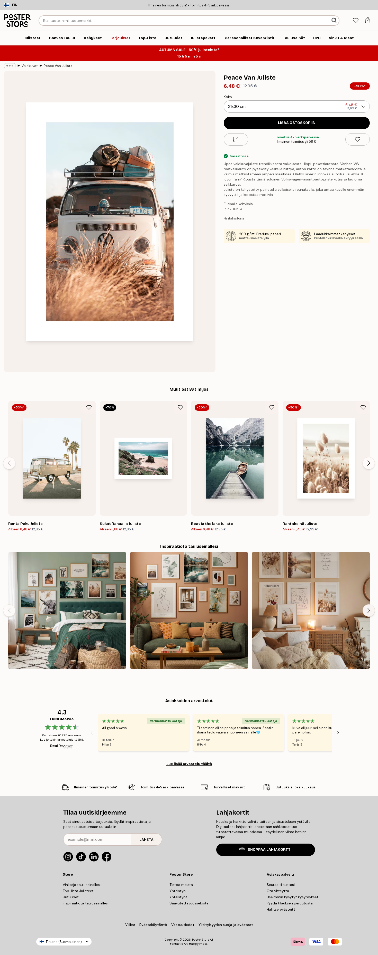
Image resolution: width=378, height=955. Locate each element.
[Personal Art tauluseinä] (189, 610)
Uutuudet (71, 897)
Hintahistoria (234, 218)
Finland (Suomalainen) (64, 942)
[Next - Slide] (369, 463)
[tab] (355, 21)
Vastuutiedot (182, 924)
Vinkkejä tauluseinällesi (82, 884)
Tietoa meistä (181, 884)
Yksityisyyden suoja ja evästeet (226, 924)
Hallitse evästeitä (281, 909)
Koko (228, 96)
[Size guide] (236, 139)
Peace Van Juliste (58, 66)
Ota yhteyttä (278, 891)
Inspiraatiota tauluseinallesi (86, 903)
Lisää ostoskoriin (297, 123)
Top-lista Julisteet (78, 891)
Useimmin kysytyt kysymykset (292, 897)
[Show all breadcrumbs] (9, 65)
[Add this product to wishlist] (357, 139)
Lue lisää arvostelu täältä (189, 763)
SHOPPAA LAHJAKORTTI (270, 849)
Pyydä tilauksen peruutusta (290, 903)
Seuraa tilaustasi (281, 884)
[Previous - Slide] (9, 463)
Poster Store (200, 939)
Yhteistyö (177, 891)
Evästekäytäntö (153, 924)
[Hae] (334, 20)
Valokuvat (30, 66)
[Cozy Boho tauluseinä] (311, 610)
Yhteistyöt (178, 897)
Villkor (130, 924)
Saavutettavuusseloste (189, 903)
